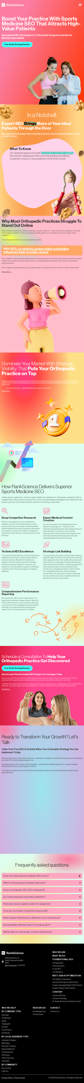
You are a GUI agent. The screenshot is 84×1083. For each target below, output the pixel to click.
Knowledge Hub (39, 1011)
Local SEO (56, 969)
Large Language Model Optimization (67, 985)
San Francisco (11, 965)
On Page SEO (57, 963)
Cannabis (5, 1061)
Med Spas (6, 1043)
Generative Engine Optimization (65, 982)
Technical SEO (58, 966)
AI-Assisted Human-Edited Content (66, 1001)
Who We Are (59, 952)
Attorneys (6, 1055)
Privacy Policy (7, 1078)
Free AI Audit (38, 1014)
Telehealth (6, 1024)
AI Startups (6, 1018)
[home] (13, 5)
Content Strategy (59, 998)
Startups (5, 1015)
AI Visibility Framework (61, 979)
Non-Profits (6, 1068)
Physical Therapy (9, 1046)
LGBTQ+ (5, 1071)
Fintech (5, 1027)
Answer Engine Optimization (63, 988)
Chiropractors (7, 1052)
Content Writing (58, 995)
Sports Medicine (8, 1049)
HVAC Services (8, 1058)
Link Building (57, 972)
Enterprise (6, 1033)
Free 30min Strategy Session (17, 44)
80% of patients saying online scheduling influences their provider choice (36, 250)
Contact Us (54, 1011)
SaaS (4, 1021)
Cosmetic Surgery (9, 1040)
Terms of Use (19, 1078)
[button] (80, 5)
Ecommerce (6, 1030)
